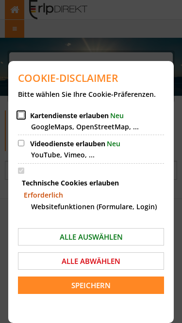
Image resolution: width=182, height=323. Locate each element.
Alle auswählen (91, 237)
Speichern (91, 285)
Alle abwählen (91, 261)
